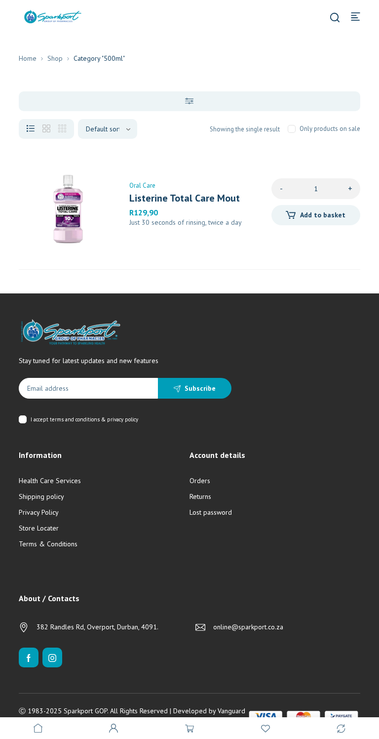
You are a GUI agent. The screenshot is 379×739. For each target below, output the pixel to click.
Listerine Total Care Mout (184, 198)
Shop (55, 58)
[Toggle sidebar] (189, 101)
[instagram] (52, 657)
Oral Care (142, 185)
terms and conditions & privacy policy (94, 419)
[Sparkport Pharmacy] (53, 16)
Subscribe (200, 388)
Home (28, 58)
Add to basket (322, 214)
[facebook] (28, 657)
